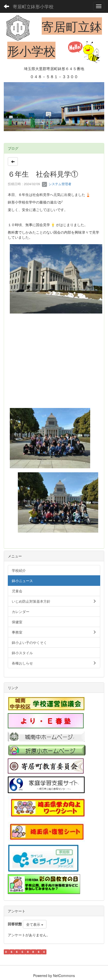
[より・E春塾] (46, 720)
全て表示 (33, 924)
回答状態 (15, 923)
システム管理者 (59, 183)
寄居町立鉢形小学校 (33, 6)
